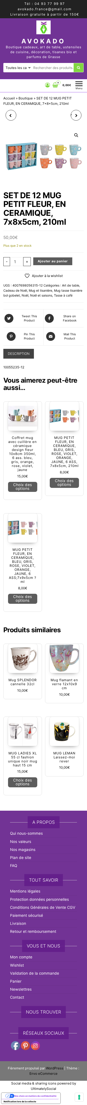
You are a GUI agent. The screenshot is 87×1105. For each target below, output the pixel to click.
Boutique (26, 98)
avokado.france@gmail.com (45, 9)
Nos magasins (22, 849)
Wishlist (17, 965)
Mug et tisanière (40, 290)
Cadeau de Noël (15, 290)
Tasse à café (63, 295)
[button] (76, 135)
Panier (15, 981)
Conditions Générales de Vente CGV (42, 907)
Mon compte (21, 957)
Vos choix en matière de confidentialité (35, 1096)
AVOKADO (43, 41)
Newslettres (21, 989)
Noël (25, 295)
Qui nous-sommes (26, 833)
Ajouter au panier (53, 261)
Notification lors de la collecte (20, 1101)
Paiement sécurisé (26, 915)
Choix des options (22, 487)
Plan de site (20, 857)
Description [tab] (18, 353)
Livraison (18, 923)
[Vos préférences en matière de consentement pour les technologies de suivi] (79, 1097)
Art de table (70, 285)
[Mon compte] (47, 85)
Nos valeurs (20, 841)
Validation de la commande (34, 973)
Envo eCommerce (43, 1073)
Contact (17, 997)
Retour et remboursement (33, 931)
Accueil (9, 98)
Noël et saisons (41, 295)
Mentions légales (25, 891)
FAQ (13, 865)
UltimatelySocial (43, 1089)
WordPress (54, 1068)
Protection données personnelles (39, 899)
